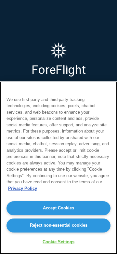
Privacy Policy (22, 188)
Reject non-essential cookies (58, 225)
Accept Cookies (58, 207)
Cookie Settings (58, 241)
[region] (58, 167)
